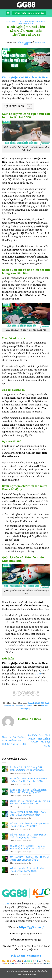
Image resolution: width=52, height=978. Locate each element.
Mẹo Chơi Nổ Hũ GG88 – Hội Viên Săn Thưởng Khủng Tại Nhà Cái (28, 847)
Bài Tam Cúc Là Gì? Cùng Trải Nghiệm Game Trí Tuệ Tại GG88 (27, 768)
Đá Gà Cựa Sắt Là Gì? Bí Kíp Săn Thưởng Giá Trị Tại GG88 (27, 869)
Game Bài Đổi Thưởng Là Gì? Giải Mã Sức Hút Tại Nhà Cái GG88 (14, 740)
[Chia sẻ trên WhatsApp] (14, 693)
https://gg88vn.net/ (31, 927)
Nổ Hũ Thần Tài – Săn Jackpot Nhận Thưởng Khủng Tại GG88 (29, 824)
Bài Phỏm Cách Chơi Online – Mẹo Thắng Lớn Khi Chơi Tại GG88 (28, 779)
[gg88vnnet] (26, 4)
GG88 (6, 903)
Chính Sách (34, 956)
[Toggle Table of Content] (28, 106)
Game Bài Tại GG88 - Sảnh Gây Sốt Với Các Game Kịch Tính (26, 22)
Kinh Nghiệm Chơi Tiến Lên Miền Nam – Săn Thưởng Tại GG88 (28, 791)
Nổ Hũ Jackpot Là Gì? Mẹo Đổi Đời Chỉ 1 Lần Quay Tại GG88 (28, 836)
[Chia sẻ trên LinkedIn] (38, 693)
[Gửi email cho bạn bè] (28, 693)
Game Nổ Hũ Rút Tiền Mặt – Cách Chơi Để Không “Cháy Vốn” (28, 813)
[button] (8, 13)
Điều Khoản (18, 956)
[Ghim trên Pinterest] (33, 693)
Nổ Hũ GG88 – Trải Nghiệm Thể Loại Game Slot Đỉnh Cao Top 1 (29, 858)
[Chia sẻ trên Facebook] (19, 693)
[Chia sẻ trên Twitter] (23, 693)
